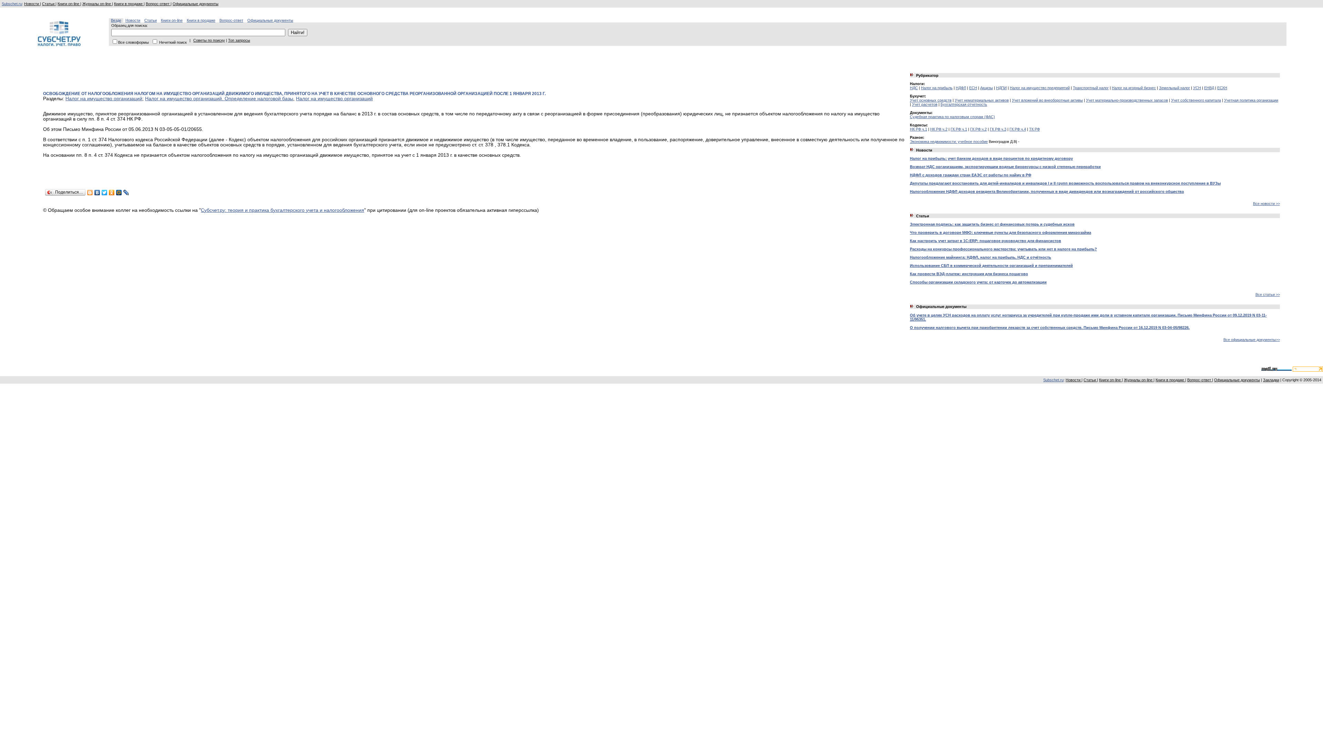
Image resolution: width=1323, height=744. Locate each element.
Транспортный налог (1091, 88)
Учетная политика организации (1251, 100)
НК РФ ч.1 (918, 129)
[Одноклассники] (111, 192)
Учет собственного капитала (1196, 100)
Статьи (48, 4)
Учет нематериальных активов (982, 100)
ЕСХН (1222, 88)
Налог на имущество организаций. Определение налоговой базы (219, 98)
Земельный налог (1174, 88)
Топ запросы (239, 40)
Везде (116, 20)
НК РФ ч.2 (938, 129)
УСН (1197, 88)
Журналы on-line (97, 4)
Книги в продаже (129, 4)
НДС (914, 88)
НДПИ (1001, 88)
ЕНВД (1209, 88)
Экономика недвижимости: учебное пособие (949, 142)
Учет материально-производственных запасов (1127, 100)
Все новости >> (1266, 204)
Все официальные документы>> (1251, 340)
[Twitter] (104, 192)
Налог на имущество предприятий (1040, 88)
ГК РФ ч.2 (978, 129)
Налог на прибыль (937, 88)
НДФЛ (961, 88)
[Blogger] (90, 192)
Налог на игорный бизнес (1134, 88)
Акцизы (986, 88)
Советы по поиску (209, 40)
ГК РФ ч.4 (1017, 129)
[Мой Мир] (119, 192)
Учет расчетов (924, 104)
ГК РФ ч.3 (998, 129)
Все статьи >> (1267, 294)
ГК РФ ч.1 (959, 129)
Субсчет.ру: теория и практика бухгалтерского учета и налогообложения (282, 210)
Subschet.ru (12, 4)
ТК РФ (1034, 129)
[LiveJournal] (126, 192)
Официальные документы (195, 4)
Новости (32, 4)
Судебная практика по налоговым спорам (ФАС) (952, 117)
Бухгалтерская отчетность (964, 104)
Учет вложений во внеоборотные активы (1047, 100)
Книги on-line (69, 4)
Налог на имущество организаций (103, 98)
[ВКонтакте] (97, 192)
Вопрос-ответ (158, 4)
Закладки (1271, 380)
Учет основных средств (931, 100)
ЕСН (973, 88)
